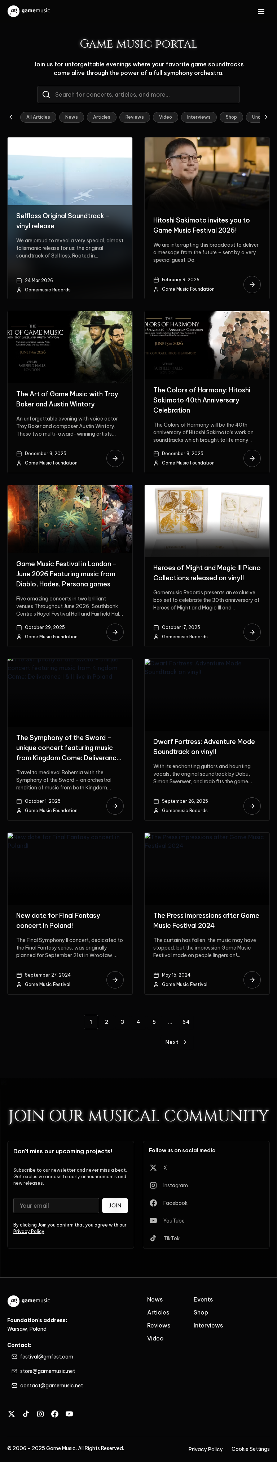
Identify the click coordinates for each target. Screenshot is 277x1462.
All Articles (38, 117)
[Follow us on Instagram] (40, 1413)
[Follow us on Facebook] (54, 1413)
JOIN (115, 1205)
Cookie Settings (251, 1449)
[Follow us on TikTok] (26, 1413)
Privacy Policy (28, 1231)
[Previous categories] (10, 117)
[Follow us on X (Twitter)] (11, 1413)
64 (186, 1022)
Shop (231, 117)
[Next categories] (266, 117)
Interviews (199, 117)
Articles (101, 117)
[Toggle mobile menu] (261, 11)
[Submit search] (46, 94)
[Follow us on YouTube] (69, 1413)
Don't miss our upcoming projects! (63, 1151)
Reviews (135, 117)
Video (165, 117)
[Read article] (252, 284)
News (71, 117)
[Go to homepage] (29, 11)
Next (172, 1042)
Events (203, 1299)
